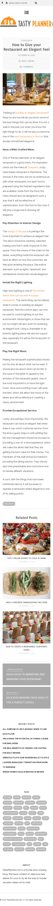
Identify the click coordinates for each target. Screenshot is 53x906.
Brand (16, 797)
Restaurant (9, 504)
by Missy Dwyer (26, 61)
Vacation (19, 849)
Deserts (18, 808)
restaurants (30, 839)
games (27, 818)
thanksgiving (18, 844)
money (21, 828)
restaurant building (12, 839)
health (37, 818)
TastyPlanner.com (12, 870)
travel (37, 844)
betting (7, 797)
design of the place (18, 231)
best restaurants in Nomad (28, 136)
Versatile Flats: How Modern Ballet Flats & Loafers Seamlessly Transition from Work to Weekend (26, 762)
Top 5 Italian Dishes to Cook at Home (26, 558)
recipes (30, 834)
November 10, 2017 (26, 562)
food (41, 813)
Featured (26, 40)
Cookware (18, 802)
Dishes (42, 808)
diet (26, 808)
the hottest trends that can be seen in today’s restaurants (24, 295)
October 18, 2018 (26, 55)
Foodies (7, 818)
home (45, 818)
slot (41, 839)
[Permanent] (26, 554)
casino (36, 797)
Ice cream (8, 823)
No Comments (26, 67)
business (26, 797)
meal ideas (36, 823)
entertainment (10, 813)
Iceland (19, 823)
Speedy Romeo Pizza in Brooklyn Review (23, 772)
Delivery (7, 808)
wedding (30, 849)
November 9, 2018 (26, 653)
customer (41, 802)
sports (6, 844)
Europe (23, 813)
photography (9, 834)
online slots (33, 828)
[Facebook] (2, 3)
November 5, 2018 (26, 606)
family (32, 813)
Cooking (7, 802)
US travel (8, 849)
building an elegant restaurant (31, 112)
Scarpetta (33, 167)
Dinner (34, 808)
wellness (41, 849)
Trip (45, 844)
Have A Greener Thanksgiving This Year (26, 602)
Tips (29, 844)
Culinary (30, 802)
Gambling (18, 818)
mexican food (9, 828)
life (27, 823)
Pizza (21, 834)
